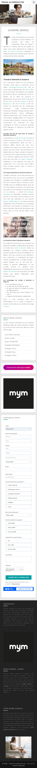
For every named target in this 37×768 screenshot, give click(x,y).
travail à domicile (26, 159)
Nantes (23, 104)
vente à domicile (20, 248)
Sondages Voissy (10, 348)
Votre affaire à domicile (12, 335)
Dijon (10, 101)
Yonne (28, 89)
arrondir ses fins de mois (21, 138)
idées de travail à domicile (13, 51)
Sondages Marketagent (12, 345)
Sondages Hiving (10, 352)
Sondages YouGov (10, 355)
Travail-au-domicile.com (12, 2)
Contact (6, 306)
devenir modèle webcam (11, 201)
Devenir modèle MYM (11, 341)
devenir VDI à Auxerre (10, 271)
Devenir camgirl (10, 338)
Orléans (23, 101)
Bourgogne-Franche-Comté (18, 87)
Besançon (6, 104)
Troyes (28, 99)
